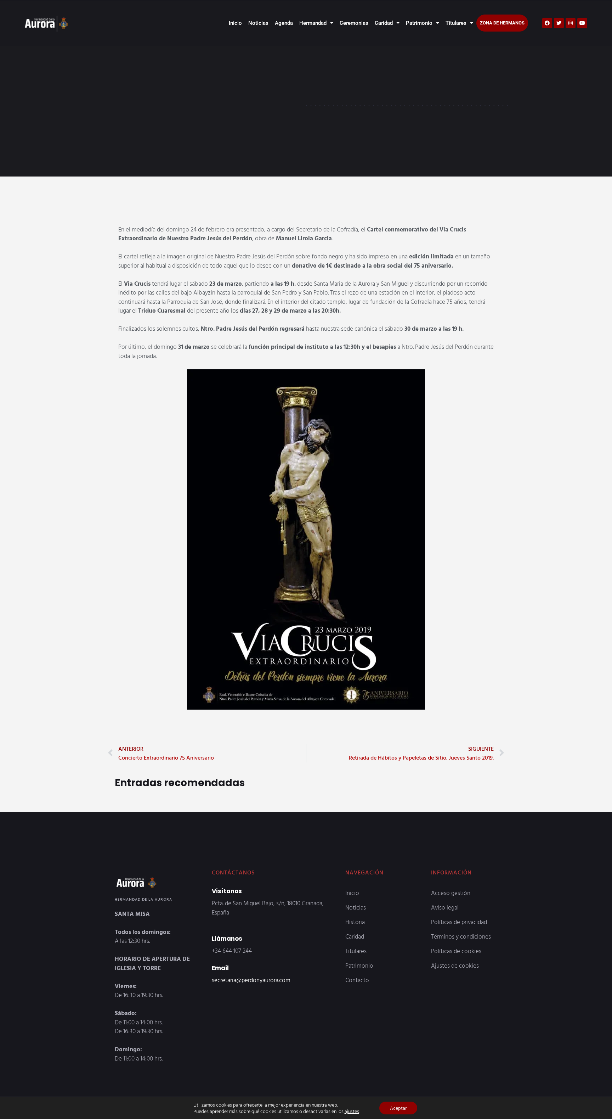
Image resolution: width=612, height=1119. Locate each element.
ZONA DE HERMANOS (502, 23)
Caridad (384, 23)
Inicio (235, 23)
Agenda (284, 23)
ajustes (352, 1111)
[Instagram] (571, 23)
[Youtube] (582, 23)
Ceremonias (354, 23)
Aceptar (398, 1108)
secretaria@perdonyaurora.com (251, 979)
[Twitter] (559, 23)
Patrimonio (419, 23)
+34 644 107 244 (232, 950)
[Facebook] (547, 23)
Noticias (258, 23)
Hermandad (313, 23)
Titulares (456, 23)
